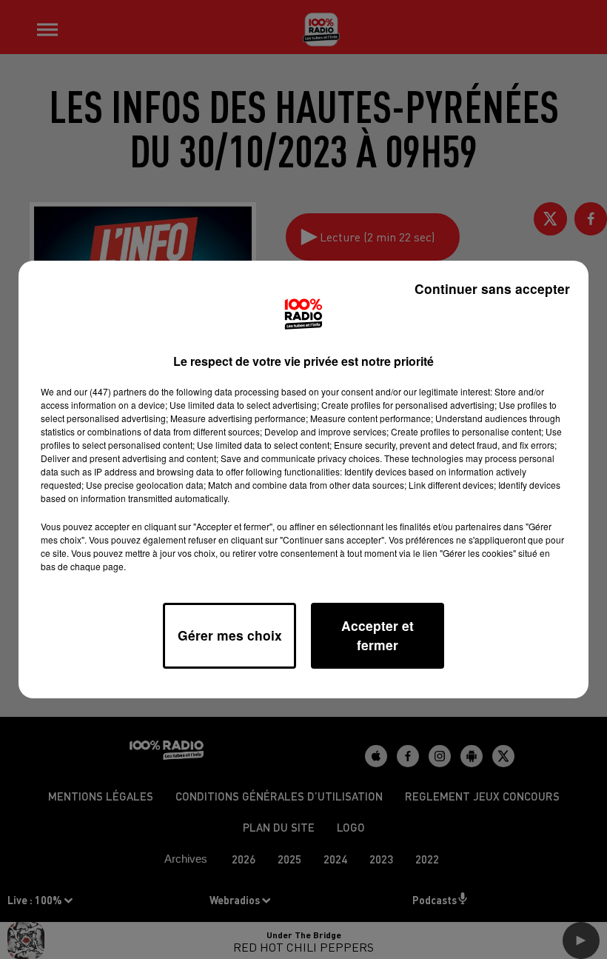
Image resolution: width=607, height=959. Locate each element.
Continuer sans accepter (492, 288)
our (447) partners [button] (110, 391)
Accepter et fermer (377, 635)
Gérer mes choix (230, 635)
